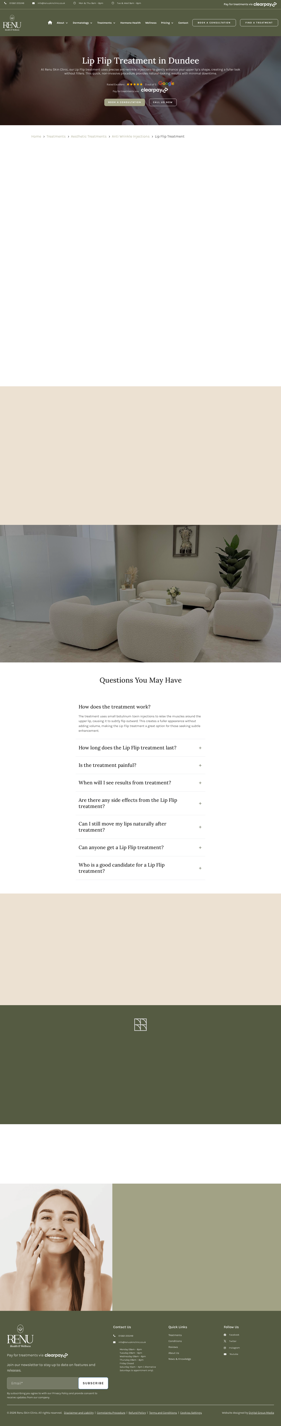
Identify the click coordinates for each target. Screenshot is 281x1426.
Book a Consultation (214, 22)
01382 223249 (16, 3)
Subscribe (190, 1094)
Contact (183, 22)
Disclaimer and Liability (79, 1412)
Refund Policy (137, 1412)
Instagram (234, 1348)
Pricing (165, 22)
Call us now (163, 102)
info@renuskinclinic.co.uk (51, 3)
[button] (271, 957)
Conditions (175, 1341)
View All (263, 1143)
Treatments (104, 22)
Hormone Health (130, 22)
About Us (173, 1353)
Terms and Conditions (163, 1412)
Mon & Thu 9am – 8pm (91, 3)
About (60, 22)
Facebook (234, 1335)
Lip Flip (93, 189)
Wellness (151, 22)
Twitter (232, 1341)
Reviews (173, 1347)
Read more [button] (22, 975)
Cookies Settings (191, 1412)
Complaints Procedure (111, 1412)
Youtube (234, 1354)
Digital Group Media (261, 1412)
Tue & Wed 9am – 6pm (129, 3)
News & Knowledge (179, 1359)
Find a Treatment (259, 22)
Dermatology (81, 22)
